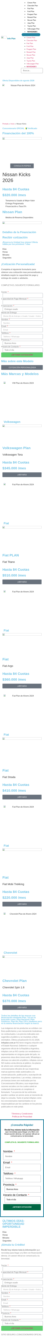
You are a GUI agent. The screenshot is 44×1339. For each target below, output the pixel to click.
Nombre (5, 320)
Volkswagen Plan (33, 29)
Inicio (13, 124)
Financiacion (7, 306)
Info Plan (11, 39)
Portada (5, 124)
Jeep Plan (30, 23)
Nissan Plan (31, 20)
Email (4, 326)
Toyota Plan (31, 26)
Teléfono (5, 333)
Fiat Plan (30, 8)
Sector (4, 292)
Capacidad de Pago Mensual (14, 299)
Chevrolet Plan (32, 6)
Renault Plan (31, 17)
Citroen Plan (31, 3)
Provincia (5, 340)
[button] (31, 34)
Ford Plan (30, 11)
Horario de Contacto (10, 347)
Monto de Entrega (9, 313)
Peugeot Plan (32, 14)
